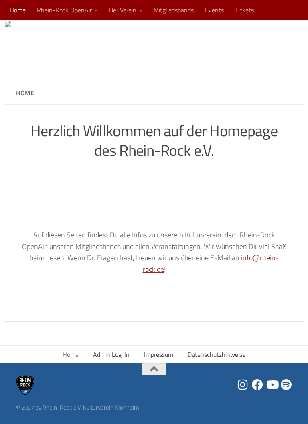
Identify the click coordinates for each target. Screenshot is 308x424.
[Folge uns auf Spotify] (286, 384)
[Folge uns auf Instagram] (243, 384)
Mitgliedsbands (174, 10)
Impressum (158, 354)
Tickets (244, 10)
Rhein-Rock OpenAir (64, 10)
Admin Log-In (111, 354)
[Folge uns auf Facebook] (257, 384)
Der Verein (122, 10)
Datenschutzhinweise (216, 354)
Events (214, 10)
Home (18, 10)
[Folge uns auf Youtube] (272, 384)
